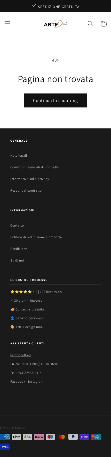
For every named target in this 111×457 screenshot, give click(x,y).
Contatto (17, 225)
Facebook (17, 381)
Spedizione (18, 248)
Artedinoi (19, 428)
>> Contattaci (20, 355)
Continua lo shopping (55, 100)
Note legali (18, 155)
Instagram (36, 381)
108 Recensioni (51, 291)
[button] (7, 23)
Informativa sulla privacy (29, 179)
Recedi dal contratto (26, 190)
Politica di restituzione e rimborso (36, 237)
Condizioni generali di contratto (34, 167)
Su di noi (17, 260)
